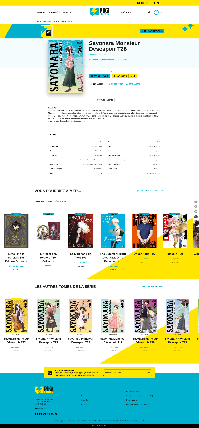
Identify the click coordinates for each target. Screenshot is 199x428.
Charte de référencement (108, 421)
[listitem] (138, 3)
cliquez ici (90, 375)
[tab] (41, 12)
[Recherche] (149, 12)
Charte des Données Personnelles (84, 421)
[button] (152, 31)
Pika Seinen (47, 21)
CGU (69, 421)
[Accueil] (99, 12)
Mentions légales (59, 421)
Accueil (38, 21)
